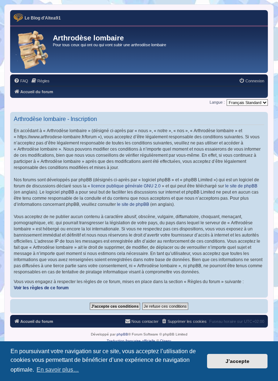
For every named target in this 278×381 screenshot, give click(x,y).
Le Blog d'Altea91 (43, 18)
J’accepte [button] (237, 361)
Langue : (217, 102)
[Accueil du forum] (32, 50)
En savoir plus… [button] (58, 370)
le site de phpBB (241, 186)
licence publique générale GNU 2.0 (126, 186)
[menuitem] (21, 81)
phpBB (122, 334)
